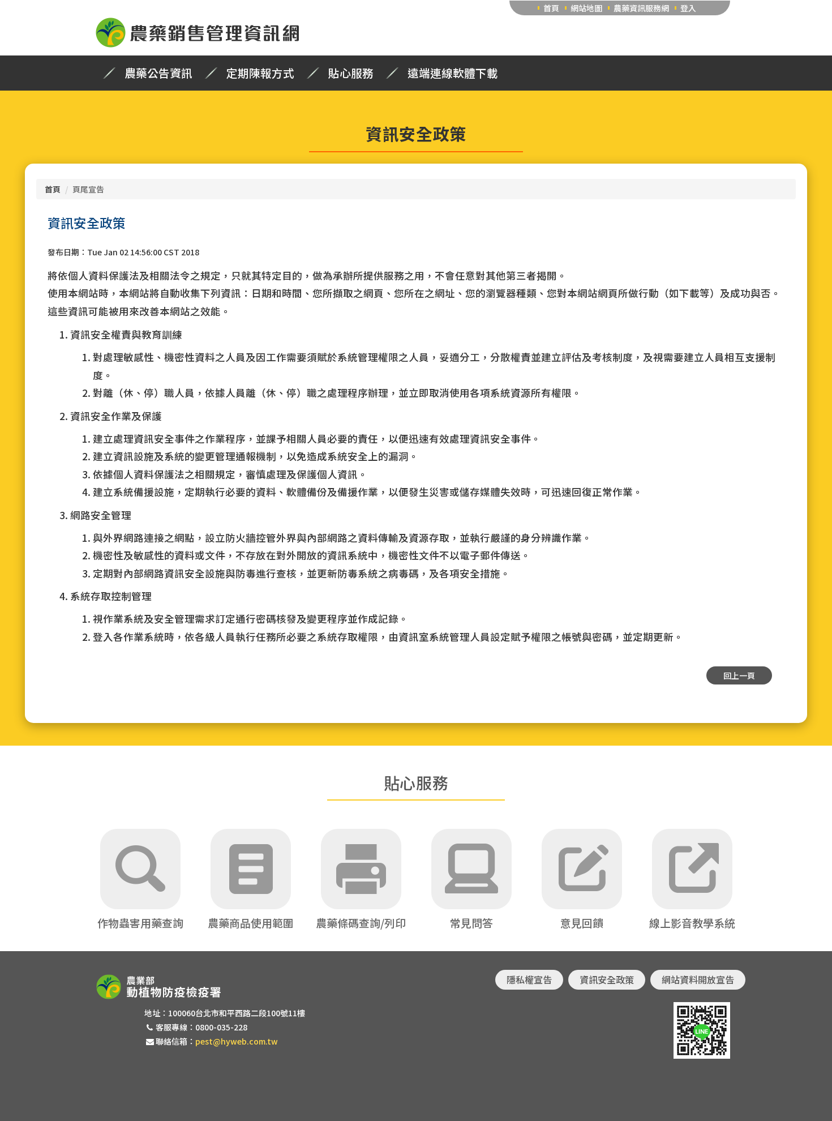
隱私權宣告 (529, 979)
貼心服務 (351, 73)
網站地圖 (586, 8)
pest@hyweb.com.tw (236, 1041)
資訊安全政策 (607, 979)
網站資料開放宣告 (698, 979)
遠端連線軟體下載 (453, 73)
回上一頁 (739, 675)
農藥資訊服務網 (641, 8)
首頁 (551, 8)
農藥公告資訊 (158, 73)
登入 (688, 8)
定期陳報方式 (260, 73)
